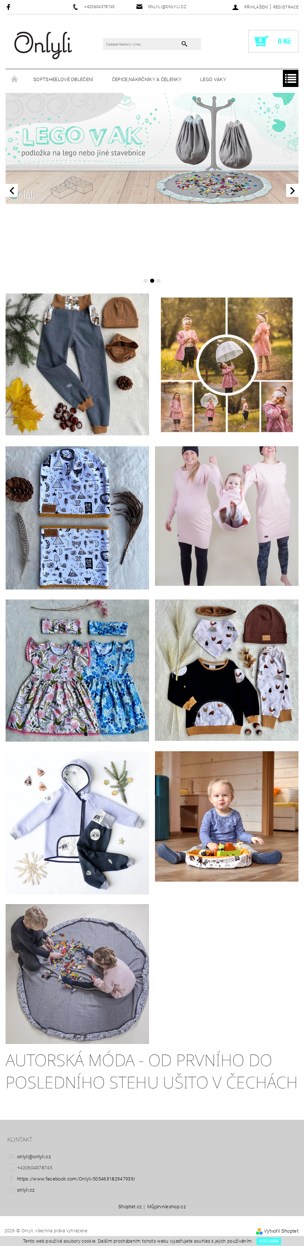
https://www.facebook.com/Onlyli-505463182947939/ (76, 1179)
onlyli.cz (26, 1190)
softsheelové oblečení (63, 79)
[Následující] (292, 190)
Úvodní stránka (15, 79)
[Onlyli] (43, 45)
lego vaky (213, 79)
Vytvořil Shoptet (281, 1231)
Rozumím (269, 1241)
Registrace (285, 7)
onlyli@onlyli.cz (34, 1156)
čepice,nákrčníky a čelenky (147, 79)
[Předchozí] (12, 190)
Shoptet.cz (130, 1206)
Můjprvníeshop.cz (166, 1206)
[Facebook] (9, 7)
